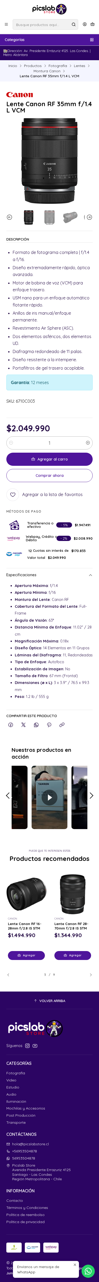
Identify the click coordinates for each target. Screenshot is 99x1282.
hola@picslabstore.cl (30, 1144)
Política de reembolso (25, 1214)
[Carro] (92, 24)
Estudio (12, 1087)
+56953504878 (24, 1151)
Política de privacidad (25, 1221)
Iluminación (16, 1101)
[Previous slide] (10, 217)
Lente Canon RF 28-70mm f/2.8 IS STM (71, 926)
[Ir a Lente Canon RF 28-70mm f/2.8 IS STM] (73, 894)
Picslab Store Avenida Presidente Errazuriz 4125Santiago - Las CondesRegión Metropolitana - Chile (41, 1172)
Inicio (12, 66)
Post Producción (20, 1115)
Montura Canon (47, 71)
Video (11, 1080)
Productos (33, 66)
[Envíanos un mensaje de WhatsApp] (88, 1271)
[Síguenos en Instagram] (27, 1045)
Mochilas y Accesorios (25, 1108)
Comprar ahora (50, 475)
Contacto (14, 1200)
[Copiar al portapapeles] (62, 725)
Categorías (15, 39)
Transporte (16, 1122)
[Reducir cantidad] (11, 443)
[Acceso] (84, 24)
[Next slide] (89, 217)
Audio (11, 1094)
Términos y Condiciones (27, 1207)
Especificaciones (21, 575)
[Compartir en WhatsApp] (36, 725)
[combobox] (45, 24)
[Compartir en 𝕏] (23, 725)
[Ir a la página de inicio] (49, 9)
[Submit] (73, 24)
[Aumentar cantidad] (87, 443)
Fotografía (58, 66)
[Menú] (6, 24)
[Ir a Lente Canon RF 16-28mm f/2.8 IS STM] (26, 894)
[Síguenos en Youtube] (34, 1045)
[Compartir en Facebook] (10, 725)
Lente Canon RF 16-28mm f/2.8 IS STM (24, 926)
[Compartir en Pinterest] (49, 725)
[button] (49, 1001)
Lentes (79, 66)
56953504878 (23, 1158)
